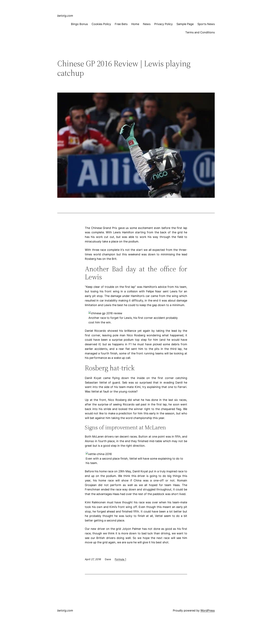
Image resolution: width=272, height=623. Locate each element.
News (146, 24)
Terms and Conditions (200, 32)
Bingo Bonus (79, 24)
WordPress (207, 610)
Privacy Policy (163, 24)
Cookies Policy (101, 24)
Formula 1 (120, 559)
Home (135, 24)
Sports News (206, 24)
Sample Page (185, 24)
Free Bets (121, 24)
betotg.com (65, 15)
